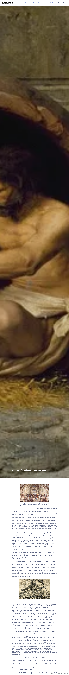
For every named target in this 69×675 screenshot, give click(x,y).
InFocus (34, 2)
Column (17, 467)
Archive (13, 467)
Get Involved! (48, 2)
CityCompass (40, 2)
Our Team (54, 2)
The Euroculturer (26, 2)
